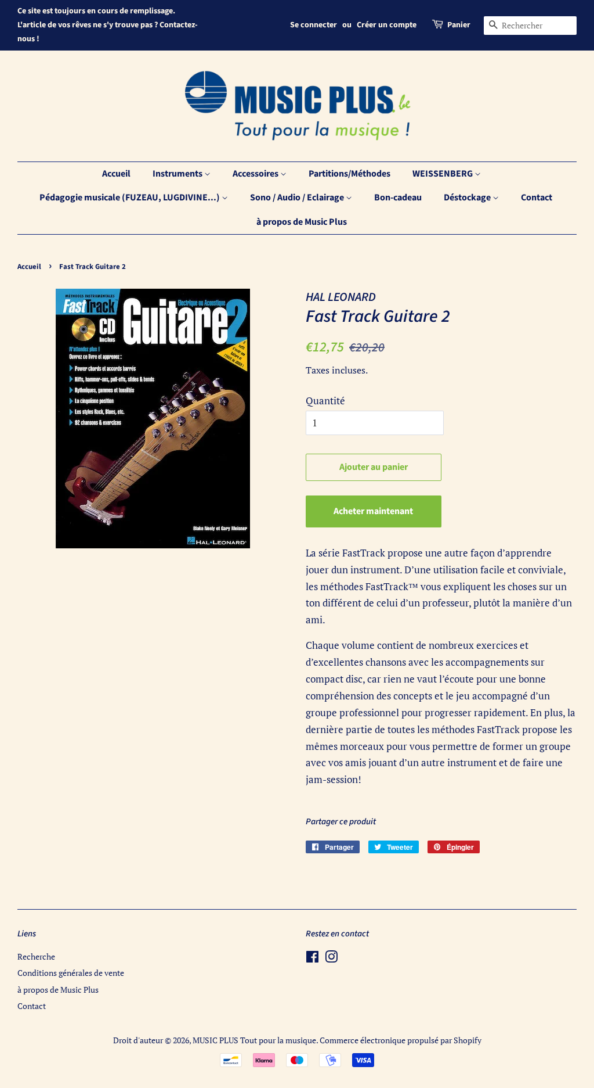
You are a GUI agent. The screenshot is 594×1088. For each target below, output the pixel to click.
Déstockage (468, 197)
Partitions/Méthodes (349, 173)
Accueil (116, 173)
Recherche (36, 956)
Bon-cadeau (398, 197)
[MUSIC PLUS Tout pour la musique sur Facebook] (312, 958)
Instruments (178, 173)
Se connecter (313, 25)
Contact (536, 197)
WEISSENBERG (443, 173)
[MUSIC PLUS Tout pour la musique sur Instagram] (331, 958)
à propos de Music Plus (301, 222)
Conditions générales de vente (70, 972)
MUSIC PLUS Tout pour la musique (254, 1040)
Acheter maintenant (373, 511)
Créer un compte (386, 25)
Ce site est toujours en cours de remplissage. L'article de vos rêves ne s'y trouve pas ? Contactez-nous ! (107, 25)
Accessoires (256, 173)
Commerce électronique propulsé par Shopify (400, 1040)
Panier (458, 25)
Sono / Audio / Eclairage (298, 197)
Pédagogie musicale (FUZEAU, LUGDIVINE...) (130, 197)
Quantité (325, 400)
